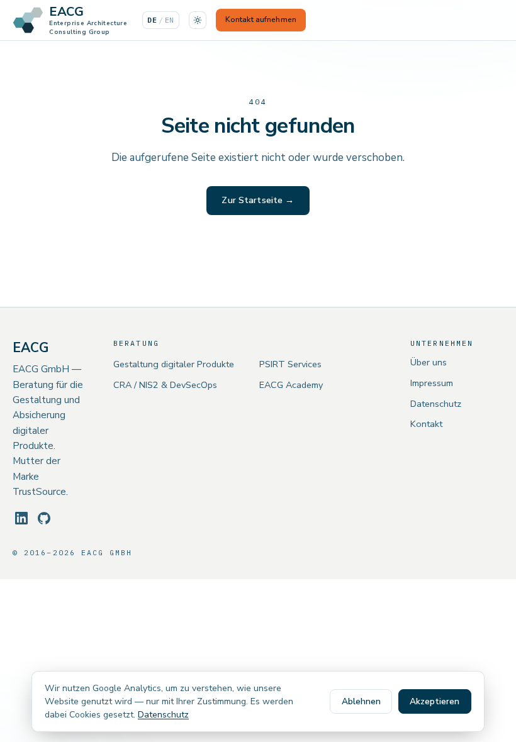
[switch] (197, 20)
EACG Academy (291, 385)
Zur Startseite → (258, 200)
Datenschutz (435, 403)
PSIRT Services (290, 364)
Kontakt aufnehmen (260, 19)
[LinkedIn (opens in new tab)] (21, 518)
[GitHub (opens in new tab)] (44, 518)
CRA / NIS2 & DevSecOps (165, 385)
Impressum (431, 383)
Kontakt (426, 424)
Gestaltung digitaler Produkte (173, 364)
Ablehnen (361, 701)
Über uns (428, 362)
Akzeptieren (434, 701)
